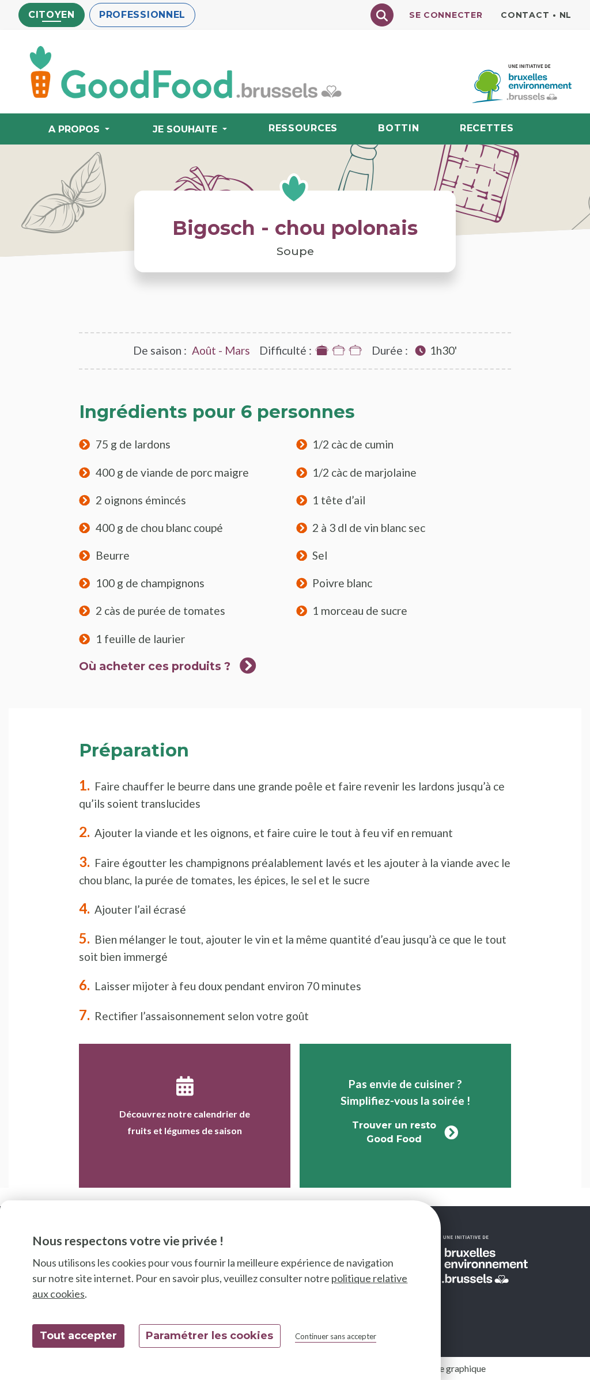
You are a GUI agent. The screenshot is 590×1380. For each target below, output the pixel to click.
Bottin (398, 128)
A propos (74, 129)
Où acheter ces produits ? (154, 666)
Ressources (303, 128)
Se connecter (445, 15)
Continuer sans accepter (335, 1336)
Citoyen (51, 14)
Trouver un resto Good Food (394, 1132)
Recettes (487, 128)
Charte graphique (451, 1368)
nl (565, 15)
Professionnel (142, 14)
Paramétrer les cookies (209, 1335)
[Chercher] (382, 14)
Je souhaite (185, 129)
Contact (525, 15)
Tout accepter (78, 1335)
